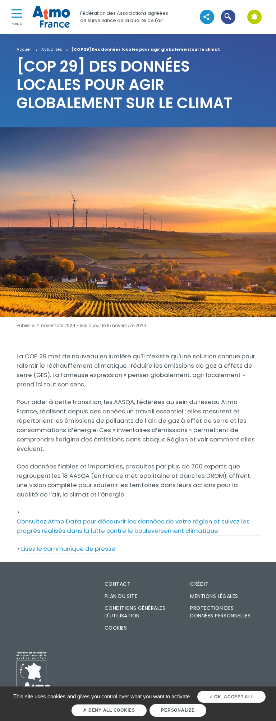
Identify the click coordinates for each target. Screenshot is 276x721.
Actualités (51, 49)
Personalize (177, 710)
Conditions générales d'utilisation (135, 611)
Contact (117, 584)
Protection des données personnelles (220, 611)
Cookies (116, 627)
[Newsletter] (254, 17)
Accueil (24, 49)
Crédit (199, 584)
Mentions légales (214, 596)
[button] (228, 17)
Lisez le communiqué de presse (68, 548)
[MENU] (17, 13)
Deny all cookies (111, 710)
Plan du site (121, 596)
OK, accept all (233, 696)
